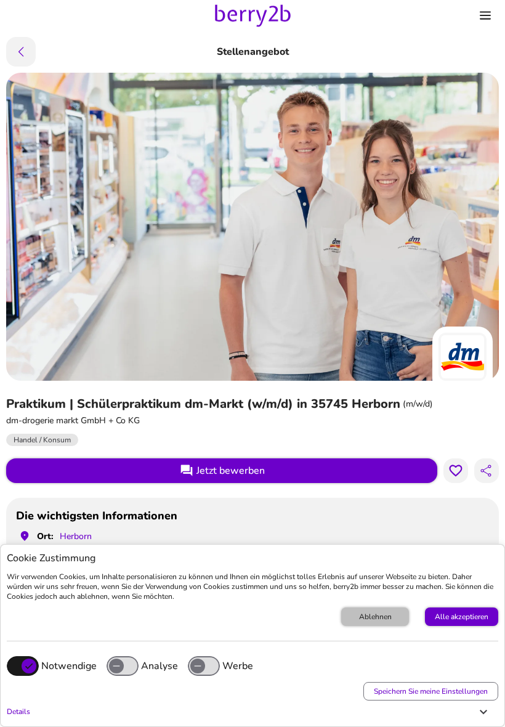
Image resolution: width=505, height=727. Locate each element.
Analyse (159, 666)
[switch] (123, 666)
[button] (249, 711)
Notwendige (69, 666)
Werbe (237, 666)
